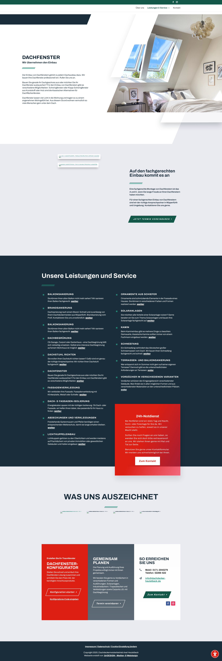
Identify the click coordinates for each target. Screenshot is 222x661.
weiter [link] (74, 301)
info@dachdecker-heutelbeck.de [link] (155, 579)
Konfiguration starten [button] (62, 592)
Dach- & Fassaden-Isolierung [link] (69, 401)
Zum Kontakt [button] (147, 461)
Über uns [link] (140, 8)
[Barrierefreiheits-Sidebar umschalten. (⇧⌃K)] (215, 654)
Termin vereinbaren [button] (107, 603)
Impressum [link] (90, 646)
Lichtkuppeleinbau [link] (61, 434)
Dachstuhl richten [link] (62, 354)
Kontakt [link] (176, 8)
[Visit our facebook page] (173, 3)
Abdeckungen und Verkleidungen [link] (72, 417)
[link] (79, 155)
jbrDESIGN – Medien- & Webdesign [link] (121, 655)
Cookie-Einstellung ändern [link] (124, 646)
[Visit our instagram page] (177, 3)
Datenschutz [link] (103, 646)
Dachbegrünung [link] (60, 338)
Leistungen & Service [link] (157, 8)
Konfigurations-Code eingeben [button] (64, 599)
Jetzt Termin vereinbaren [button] (151, 219)
